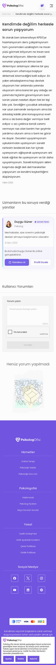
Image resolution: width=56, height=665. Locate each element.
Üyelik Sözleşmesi (28, 533)
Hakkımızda (28, 497)
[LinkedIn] (28, 590)
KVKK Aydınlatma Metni (28, 540)
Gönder (28, 345)
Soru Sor (6, 14)
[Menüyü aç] (51, 5)
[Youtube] (14, 590)
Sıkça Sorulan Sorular (28, 510)
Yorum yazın (14, 301)
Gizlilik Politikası (28, 552)
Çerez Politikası (28, 546)
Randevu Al (18, 262)
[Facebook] (14, 578)
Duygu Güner (23, 222)
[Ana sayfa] (12, 6)
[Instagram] (41, 578)
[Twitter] (28, 578)
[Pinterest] (41, 590)
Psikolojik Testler (28, 467)
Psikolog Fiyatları (28, 503)
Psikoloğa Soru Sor (28, 474)
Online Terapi (28, 461)
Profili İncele (41, 262)
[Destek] (42, 6)
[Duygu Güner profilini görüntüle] (9, 224)
